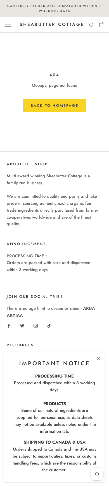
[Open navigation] (8, 25)
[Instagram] (36, 325)
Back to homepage (55, 105)
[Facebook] (9, 325)
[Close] (98, 358)
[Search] (91, 24)
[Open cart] (101, 24)
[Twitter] (22, 325)
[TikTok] (49, 325)
